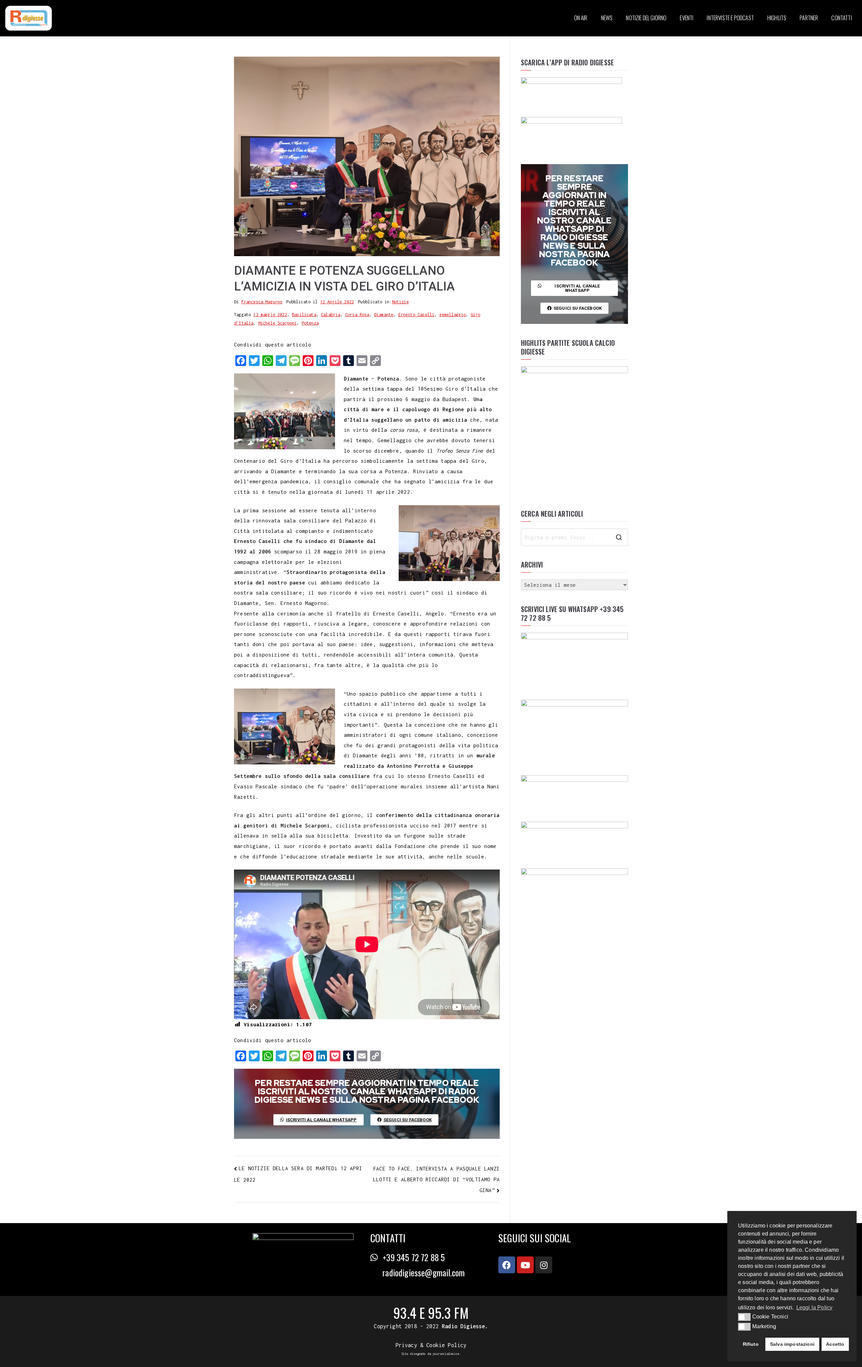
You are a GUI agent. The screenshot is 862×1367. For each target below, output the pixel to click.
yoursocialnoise (446, 1354)
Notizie (400, 301)
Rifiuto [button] (751, 1344)
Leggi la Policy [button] (814, 1307)
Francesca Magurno (262, 301)
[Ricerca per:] (574, 537)
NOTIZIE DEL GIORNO (646, 17)
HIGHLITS (776, 17)
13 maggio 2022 (270, 314)
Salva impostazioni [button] (792, 1344)
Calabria (330, 314)
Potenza (310, 323)
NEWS (607, 17)
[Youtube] (525, 1264)
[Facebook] (506, 1264)
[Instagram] (543, 1264)
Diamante (383, 314)
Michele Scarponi (277, 323)
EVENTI (686, 17)
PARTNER (809, 17)
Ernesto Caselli (416, 314)
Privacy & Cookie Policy (431, 1345)
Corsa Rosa (357, 314)
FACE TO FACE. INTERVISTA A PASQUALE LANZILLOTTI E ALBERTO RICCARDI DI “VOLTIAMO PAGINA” (436, 1179)
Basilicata (304, 314)
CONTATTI (841, 17)
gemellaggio (452, 314)
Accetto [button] (835, 1344)
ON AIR (581, 17)
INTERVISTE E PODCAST (730, 17)
